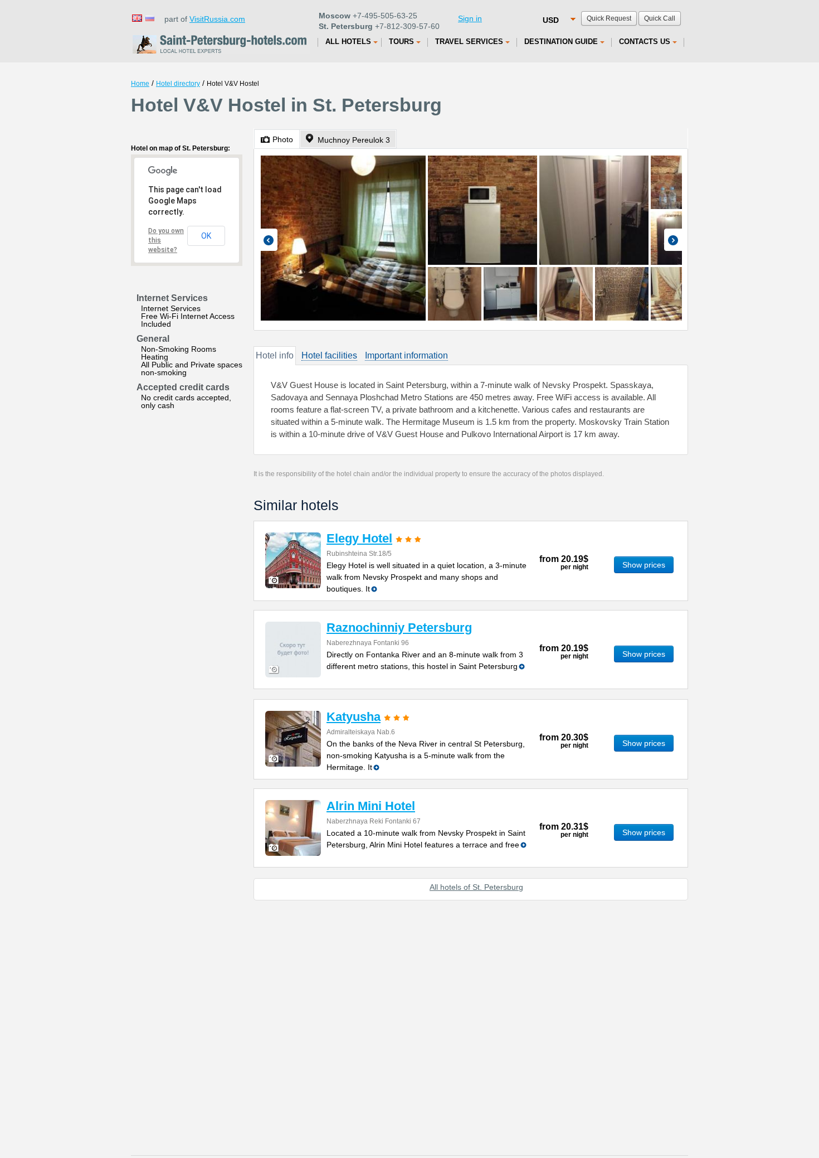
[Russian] (149, 17)
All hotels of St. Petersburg (476, 887)
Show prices (643, 564)
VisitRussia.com (217, 18)
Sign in (470, 18)
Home (140, 84)
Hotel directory (178, 84)
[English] (136, 17)
